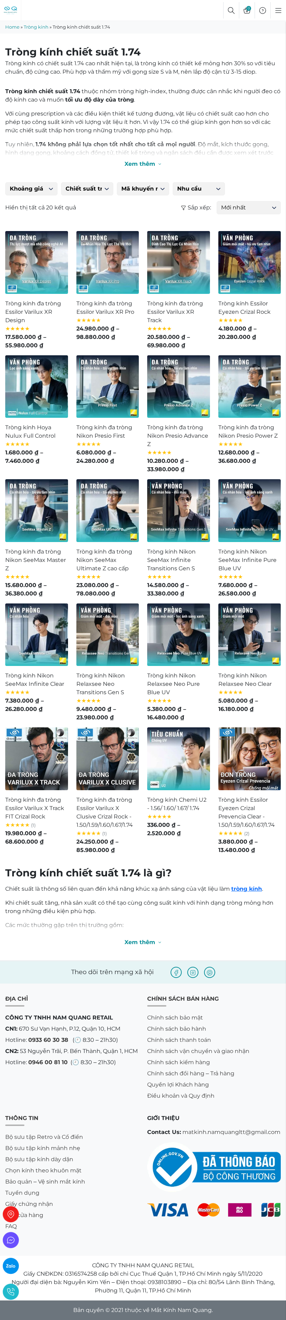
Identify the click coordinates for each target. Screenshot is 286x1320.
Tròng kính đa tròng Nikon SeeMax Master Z (35, 560)
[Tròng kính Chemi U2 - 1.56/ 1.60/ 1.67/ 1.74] (178, 758)
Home (12, 27)
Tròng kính (36, 27)
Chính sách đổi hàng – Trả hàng (190, 1073)
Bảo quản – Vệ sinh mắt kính (45, 1181)
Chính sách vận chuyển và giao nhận (198, 1051)
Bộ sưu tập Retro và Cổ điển (44, 1137)
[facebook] (176, 972)
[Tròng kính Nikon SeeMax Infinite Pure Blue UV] (249, 510)
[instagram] (192, 972)
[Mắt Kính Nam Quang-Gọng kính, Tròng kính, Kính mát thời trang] (10, 10)
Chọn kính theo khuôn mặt (43, 1170)
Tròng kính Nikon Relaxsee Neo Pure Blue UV (173, 684)
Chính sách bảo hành (176, 1028)
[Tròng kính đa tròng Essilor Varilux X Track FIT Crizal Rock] (36, 758)
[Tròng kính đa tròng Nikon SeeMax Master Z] (36, 510)
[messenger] (10, 1240)
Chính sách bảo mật (175, 1017)
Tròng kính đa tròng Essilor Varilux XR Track (175, 312)
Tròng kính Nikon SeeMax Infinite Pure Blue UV (247, 560)
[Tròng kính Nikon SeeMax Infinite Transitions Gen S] (178, 510)
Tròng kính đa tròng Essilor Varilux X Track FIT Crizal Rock (34, 808)
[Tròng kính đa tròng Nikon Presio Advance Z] (178, 386)
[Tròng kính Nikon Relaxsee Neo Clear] (249, 634)
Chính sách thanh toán (179, 1040)
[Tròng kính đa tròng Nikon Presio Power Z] (249, 386)
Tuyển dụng (22, 1192)
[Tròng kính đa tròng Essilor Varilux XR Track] (178, 262)
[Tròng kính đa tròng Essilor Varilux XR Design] (36, 262)
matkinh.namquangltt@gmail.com (231, 1132)
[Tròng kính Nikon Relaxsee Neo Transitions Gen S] (107, 634)
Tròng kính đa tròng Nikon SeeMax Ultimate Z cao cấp (104, 560)
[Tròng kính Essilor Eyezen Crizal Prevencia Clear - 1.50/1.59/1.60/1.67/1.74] (249, 758)
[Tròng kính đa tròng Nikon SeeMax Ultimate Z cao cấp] (107, 510)
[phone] (10, 1291)
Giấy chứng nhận (29, 1204)
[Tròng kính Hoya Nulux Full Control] (36, 386)
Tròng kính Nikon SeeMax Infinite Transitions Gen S (171, 560)
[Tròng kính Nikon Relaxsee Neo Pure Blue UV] (178, 634)
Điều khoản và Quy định (180, 1095)
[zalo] (10, 1266)
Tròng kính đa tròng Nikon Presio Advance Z (177, 435)
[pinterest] (209, 972)
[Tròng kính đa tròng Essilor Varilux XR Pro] (107, 262)
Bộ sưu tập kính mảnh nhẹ (42, 1148)
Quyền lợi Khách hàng (178, 1084)
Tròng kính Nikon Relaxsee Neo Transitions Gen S (100, 684)
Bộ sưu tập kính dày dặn (39, 1159)
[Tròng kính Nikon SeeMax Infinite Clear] (36, 634)
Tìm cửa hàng (24, 1215)
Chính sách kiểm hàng (178, 1062)
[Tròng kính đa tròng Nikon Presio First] (107, 386)
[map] (10, 1214)
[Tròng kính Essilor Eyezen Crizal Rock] (249, 262)
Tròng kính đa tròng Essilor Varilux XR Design (33, 312)
